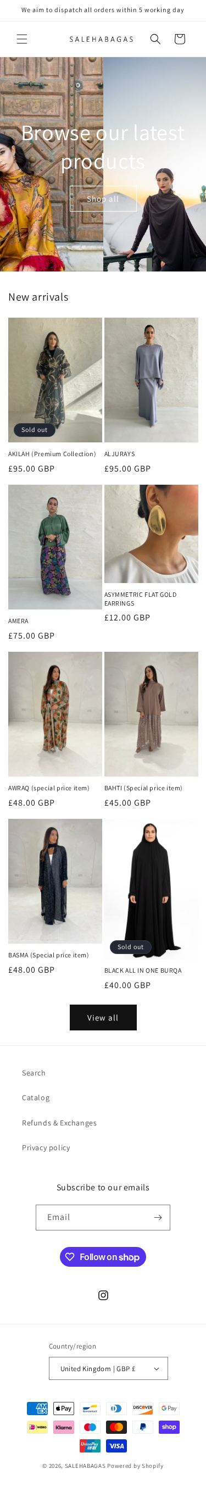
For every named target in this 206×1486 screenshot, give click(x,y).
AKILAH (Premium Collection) (52, 454)
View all (103, 1017)
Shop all (103, 198)
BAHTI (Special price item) (143, 788)
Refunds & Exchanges (59, 1123)
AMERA (18, 621)
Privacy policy (46, 1147)
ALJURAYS (119, 454)
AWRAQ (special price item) (49, 788)
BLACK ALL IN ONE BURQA (143, 970)
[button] (22, 39)
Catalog (35, 1097)
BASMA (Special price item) (49, 955)
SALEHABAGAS (85, 1466)
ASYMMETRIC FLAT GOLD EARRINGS (140, 598)
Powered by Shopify (135, 1466)
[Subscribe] (158, 1217)
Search (34, 1073)
